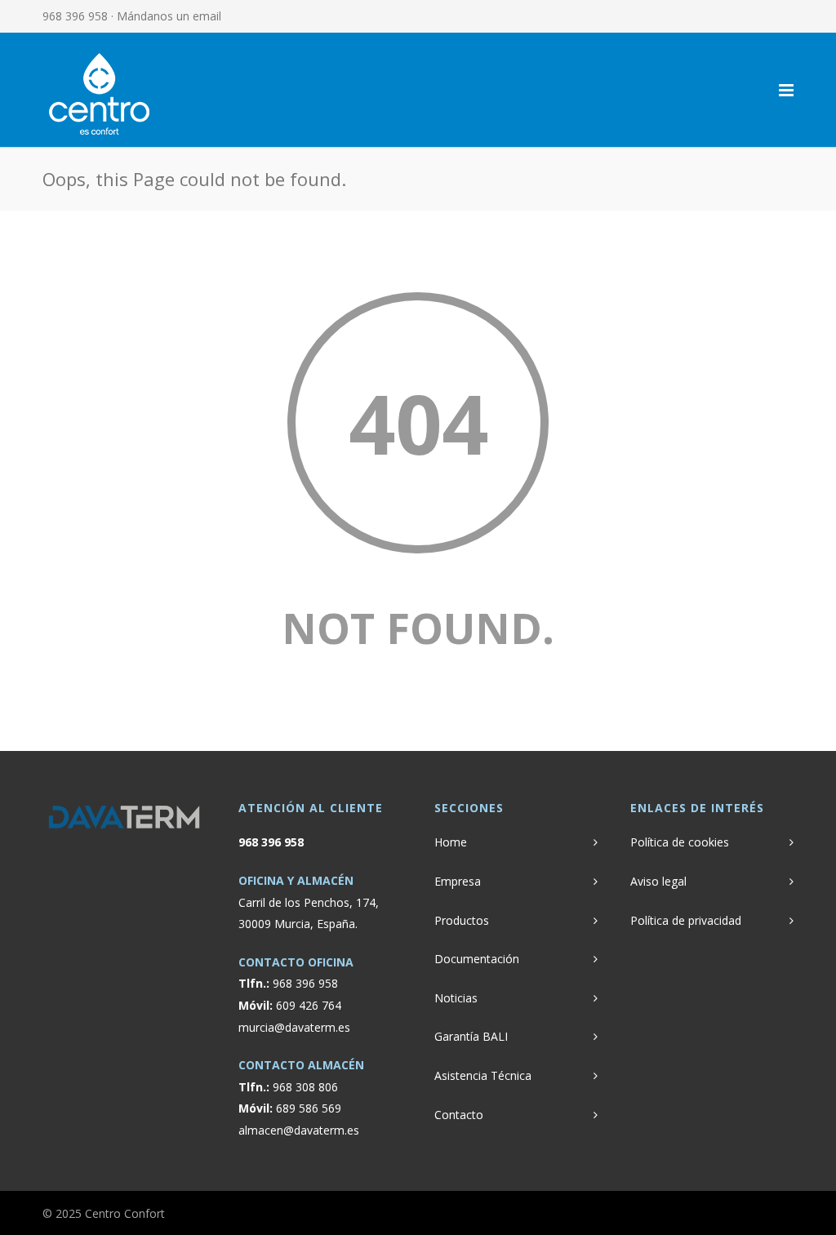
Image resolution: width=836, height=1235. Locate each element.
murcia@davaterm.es (294, 1027)
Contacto (458, 1114)
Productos (461, 920)
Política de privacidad (685, 920)
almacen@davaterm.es (298, 1130)
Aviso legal (658, 881)
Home (450, 842)
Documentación (476, 958)
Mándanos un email (169, 16)
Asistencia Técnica (482, 1075)
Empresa (457, 881)
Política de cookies (679, 842)
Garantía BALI (471, 1036)
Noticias (456, 998)
